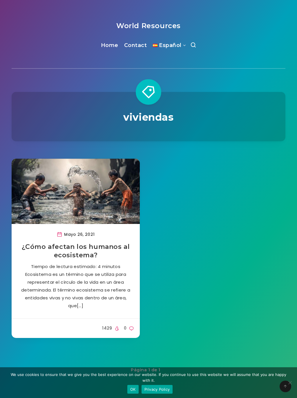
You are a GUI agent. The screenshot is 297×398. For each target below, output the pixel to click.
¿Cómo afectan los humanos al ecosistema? (76, 251)
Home (109, 45)
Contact (135, 45)
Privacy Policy (157, 389)
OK (133, 389)
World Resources (148, 25)
